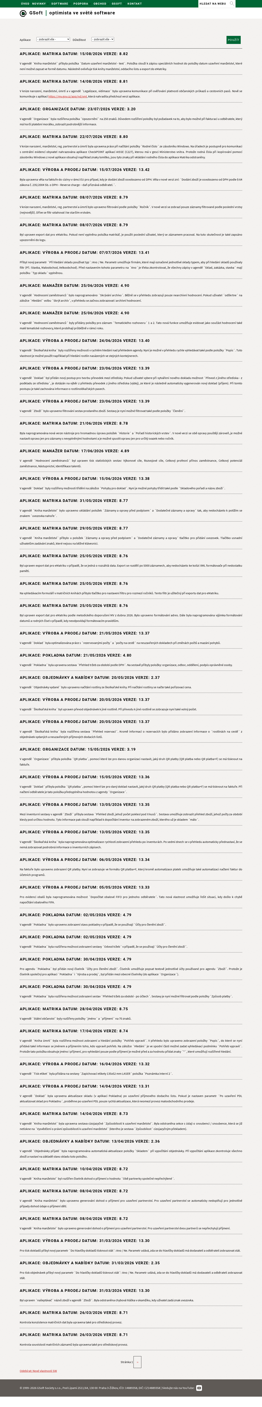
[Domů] (23, 13)
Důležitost (79, 40)
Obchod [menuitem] (99, 4)
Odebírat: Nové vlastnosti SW (38, 1371)
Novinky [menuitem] (38, 4)
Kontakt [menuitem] (135, 3)
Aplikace (25, 40)
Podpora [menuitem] (80, 4)
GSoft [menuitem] (116, 4)
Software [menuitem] (59, 4)
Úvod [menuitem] (25, 3)
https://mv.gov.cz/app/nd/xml (67, 96)
